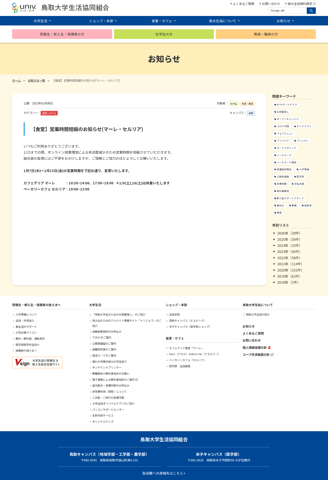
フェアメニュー (285, 133)
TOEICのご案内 (101, 337)
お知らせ (249, 326)
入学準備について (26, 314)
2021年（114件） (290, 263)
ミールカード (284, 155)
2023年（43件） (289, 251)
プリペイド (283, 140)
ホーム (16, 80)
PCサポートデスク (287, 104)
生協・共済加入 (25, 320)
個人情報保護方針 (255, 347)
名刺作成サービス (103, 415)
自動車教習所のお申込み (106, 331)
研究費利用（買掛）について (109, 391)
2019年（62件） (289, 276)
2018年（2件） (288, 282)
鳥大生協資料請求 (300, 3)
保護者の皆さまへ (26, 350)
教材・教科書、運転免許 (30, 338)
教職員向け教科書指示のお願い (110, 373)
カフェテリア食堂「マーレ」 (186, 348)
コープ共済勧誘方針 (256, 354)
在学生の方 (164, 34)
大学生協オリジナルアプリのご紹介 (113, 403)
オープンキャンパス (288, 119)
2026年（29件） (289, 233)
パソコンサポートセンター (108, 409)
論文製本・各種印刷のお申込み (110, 385)
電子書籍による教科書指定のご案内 (113, 379)
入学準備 (304, 169)
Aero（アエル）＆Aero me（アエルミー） (195, 354)
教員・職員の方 (266, 34)
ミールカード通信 (286, 162)
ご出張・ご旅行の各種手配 (108, 397)
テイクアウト (304, 126)
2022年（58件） (289, 257)
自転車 (308, 205)
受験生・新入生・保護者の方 (62, 34)
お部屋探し (283, 112)
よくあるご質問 (243, 3)
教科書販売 (283, 191)
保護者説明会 (284, 169)
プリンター (303, 140)
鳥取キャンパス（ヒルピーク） (187, 320)
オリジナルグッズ (103, 421)
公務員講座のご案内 (104, 343)
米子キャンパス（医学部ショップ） (190, 326)
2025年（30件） (289, 239)
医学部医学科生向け (27, 345)
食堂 (279, 212)
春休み (280, 205)
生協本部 (174, 314)
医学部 (300, 176)
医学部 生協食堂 (179, 366)
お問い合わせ (271, 3)
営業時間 (282, 184)
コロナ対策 (283, 126)
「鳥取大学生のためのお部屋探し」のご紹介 (118, 314)
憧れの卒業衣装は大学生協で (109, 361)
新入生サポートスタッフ (290, 198)
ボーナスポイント (286, 148)
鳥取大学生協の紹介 (258, 314)
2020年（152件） (290, 270)
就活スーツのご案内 (104, 355)
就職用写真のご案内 (104, 349)
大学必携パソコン (26, 332)
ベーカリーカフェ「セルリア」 (187, 360)
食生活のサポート (26, 326)
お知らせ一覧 (36, 80)
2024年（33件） (289, 245)
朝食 (294, 205)
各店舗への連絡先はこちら (162, 473)
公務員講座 (283, 176)
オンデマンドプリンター (106, 367)
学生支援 (299, 184)
